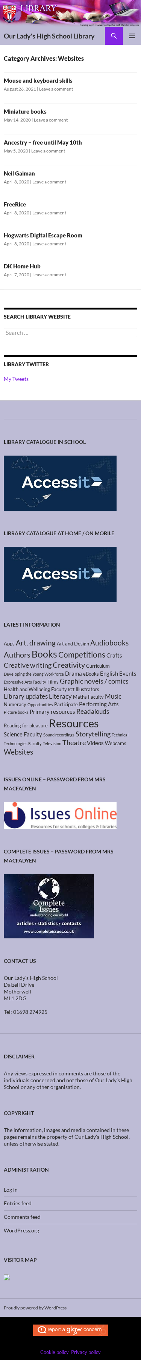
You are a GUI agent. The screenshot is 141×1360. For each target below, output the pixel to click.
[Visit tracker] (7, 1277)
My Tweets (16, 379)
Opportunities (40, 704)
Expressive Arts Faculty (25, 681)
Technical (120, 734)
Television (52, 743)
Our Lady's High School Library (49, 36)
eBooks (91, 674)
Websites (18, 751)
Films (53, 682)
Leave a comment (56, 89)
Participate (66, 704)
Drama (73, 673)
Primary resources (52, 711)
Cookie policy (54, 1352)
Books (44, 653)
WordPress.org (21, 1230)
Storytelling (93, 734)
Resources (74, 723)
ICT (71, 689)
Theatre (74, 743)
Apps (9, 644)
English (109, 673)
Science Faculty (23, 734)
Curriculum (98, 666)
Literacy (60, 696)
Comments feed (22, 1217)
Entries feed (18, 1203)
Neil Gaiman (19, 173)
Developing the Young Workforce (34, 674)
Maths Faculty (88, 697)
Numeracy (15, 704)
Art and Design (73, 644)
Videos (95, 742)
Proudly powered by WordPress (35, 1308)
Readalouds (92, 711)
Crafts (114, 655)
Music (113, 696)
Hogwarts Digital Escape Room (43, 235)
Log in (11, 1189)
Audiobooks (109, 642)
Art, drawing (36, 643)
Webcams (115, 743)
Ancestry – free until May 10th (43, 142)
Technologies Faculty (23, 743)
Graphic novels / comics (94, 681)
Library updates (26, 696)
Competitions (81, 654)
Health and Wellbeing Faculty (35, 689)
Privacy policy (86, 1352)
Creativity (69, 664)
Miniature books (25, 111)
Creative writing (28, 665)
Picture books (16, 712)
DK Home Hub (22, 266)
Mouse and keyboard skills (38, 80)
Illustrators (87, 689)
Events (127, 673)
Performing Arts (99, 704)
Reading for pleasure (26, 725)
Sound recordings (58, 734)
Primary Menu (132, 36)
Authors (17, 654)
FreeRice (15, 204)
